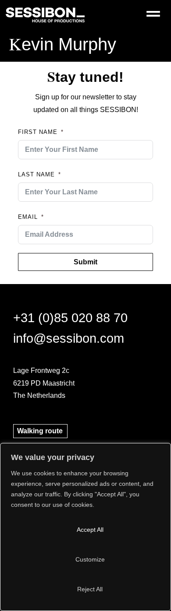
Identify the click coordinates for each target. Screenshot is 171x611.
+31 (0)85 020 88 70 (70, 318)
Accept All (90, 529)
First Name (37, 132)
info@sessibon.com (68, 338)
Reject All (90, 589)
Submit (85, 262)
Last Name (36, 174)
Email (28, 217)
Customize (90, 559)
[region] (85, 527)
